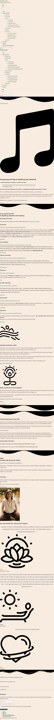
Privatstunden (8, 58)
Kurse (6, 60)
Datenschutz (4, 713)
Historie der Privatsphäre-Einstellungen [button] (9, 715)
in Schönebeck (11, 63)
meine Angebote (6, 54)
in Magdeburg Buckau (12, 65)
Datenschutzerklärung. (27, 706)
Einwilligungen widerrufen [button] (7, 716)
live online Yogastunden (13, 76)
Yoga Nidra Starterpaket (13, 79)
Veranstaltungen (8, 70)
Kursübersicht (11, 61)
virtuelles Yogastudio (12, 81)
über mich (5, 85)
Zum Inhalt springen (4, 0)
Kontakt (4, 86)
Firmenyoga (7, 56)
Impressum (4, 712)
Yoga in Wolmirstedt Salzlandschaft (15, 68)
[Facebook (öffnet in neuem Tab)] (3, 5)
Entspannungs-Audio (12, 77)
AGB (3, 713)
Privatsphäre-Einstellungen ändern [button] (8, 714)
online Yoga (7, 74)
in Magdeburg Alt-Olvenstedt (14, 67)
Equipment (7, 83)
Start (3, 52)
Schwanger (7, 72)
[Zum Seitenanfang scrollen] (0, 719)
